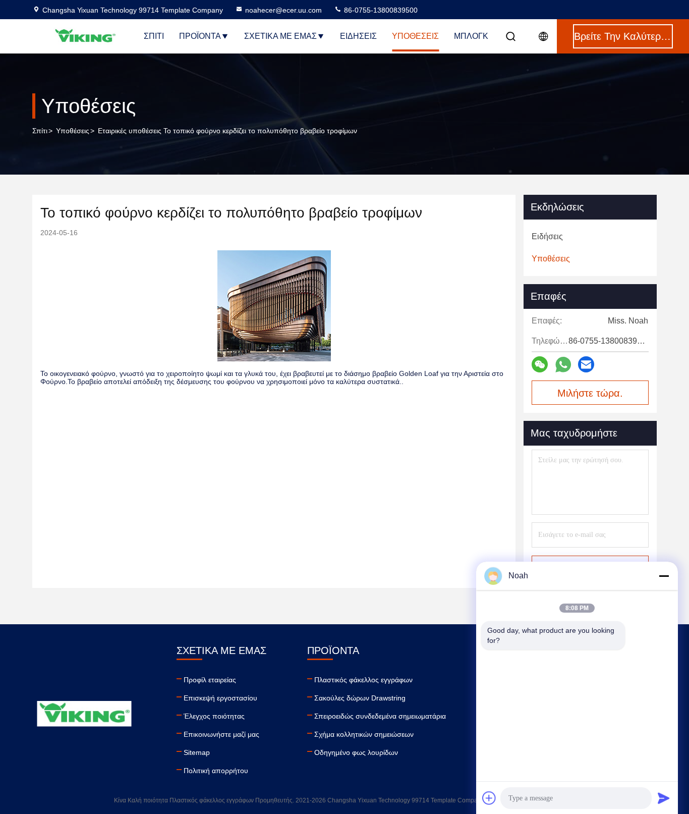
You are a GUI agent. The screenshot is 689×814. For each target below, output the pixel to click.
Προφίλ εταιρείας (210, 680)
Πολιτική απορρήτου (216, 771)
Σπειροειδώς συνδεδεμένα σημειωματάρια (380, 716)
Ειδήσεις (358, 36)
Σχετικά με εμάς (280, 36)
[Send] (664, 798)
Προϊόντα (200, 36)
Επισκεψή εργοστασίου (220, 698)
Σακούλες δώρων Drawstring (360, 698)
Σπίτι (154, 36)
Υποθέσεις (415, 36)
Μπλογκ (471, 36)
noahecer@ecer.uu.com (283, 10)
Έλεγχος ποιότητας (214, 716)
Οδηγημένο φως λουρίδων (356, 752)
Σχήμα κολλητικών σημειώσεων (364, 734)
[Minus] (664, 576)
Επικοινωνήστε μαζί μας (221, 734)
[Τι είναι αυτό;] (563, 364)
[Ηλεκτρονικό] (586, 364)
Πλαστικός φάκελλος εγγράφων (363, 680)
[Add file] (489, 798)
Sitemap (197, 752)
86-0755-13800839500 (380, 10)
